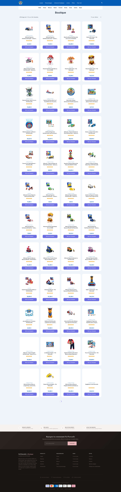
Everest (60, 7)
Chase (44, 7)
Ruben (55, 7)
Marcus (50, 7)
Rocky (65, 7)
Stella (39, 7)
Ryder (80, 7)
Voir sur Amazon (29, 47)
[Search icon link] (102, 3)
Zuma (70, 7)
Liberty (75, 7)
